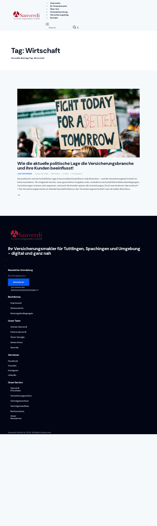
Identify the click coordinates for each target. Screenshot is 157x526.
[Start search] (74, 27)
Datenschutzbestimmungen (23, 290)
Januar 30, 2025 (41, 174)
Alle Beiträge (23, 58)
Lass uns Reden (24, 174)
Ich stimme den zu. (25, 288)
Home (14, 58)
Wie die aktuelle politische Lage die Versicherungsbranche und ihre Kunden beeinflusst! (75, 166)
